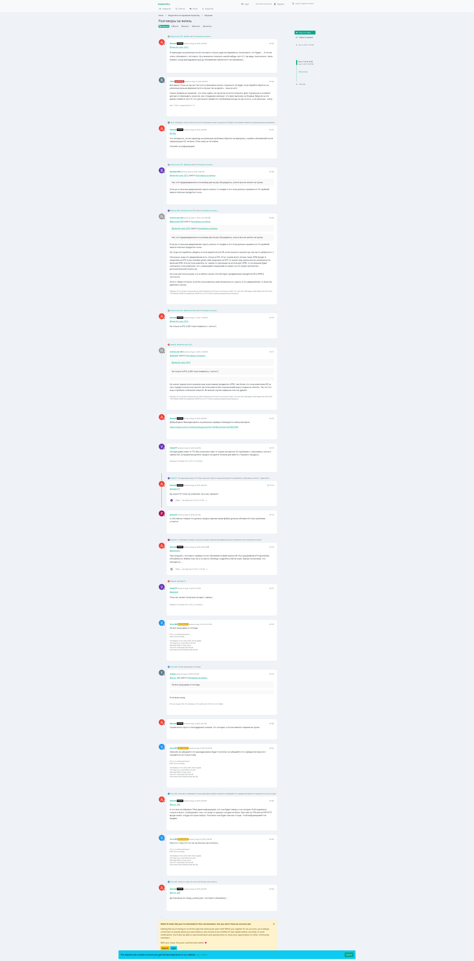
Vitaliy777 (173, 448)
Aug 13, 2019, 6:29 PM (199, 889)
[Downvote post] (272, 67)
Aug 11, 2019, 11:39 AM (199, 318)
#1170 (271, 318)
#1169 (271, 218)
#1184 (271, 889)
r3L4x (172, 81)
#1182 (271, 801)
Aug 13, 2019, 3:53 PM (199, 418)
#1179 (271, 674)
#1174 (271, 485)
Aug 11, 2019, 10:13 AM (199, 218)
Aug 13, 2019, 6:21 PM (199, 723)
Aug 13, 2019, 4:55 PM (199, 547)
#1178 (271, 624)
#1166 (271, 81)
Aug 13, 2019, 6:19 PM (191, 674)
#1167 (271, 130)
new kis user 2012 (176, 36)
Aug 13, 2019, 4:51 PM (193, 515)
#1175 (271, 515)
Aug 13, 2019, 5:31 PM (204, 624)
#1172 (271, 418)
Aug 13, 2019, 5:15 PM (193, 588)
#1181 (271, 748)
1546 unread (302, 72)
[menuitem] (245, 4)
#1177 (271, 588)
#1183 (271, 839)
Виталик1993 (175, 172)
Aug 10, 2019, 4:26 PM (200, 81)
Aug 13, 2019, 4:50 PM (199, 485)
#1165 (271, 43)
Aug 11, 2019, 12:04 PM (199, 352)
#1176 (271, 547)
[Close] (274, 923)
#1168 (271, 172)
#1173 (271, 448)
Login (173, 948)
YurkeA (173, 674)
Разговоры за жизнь (202, 36)
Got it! (349, 954)
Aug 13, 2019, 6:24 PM (204, 748)
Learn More (201, 954)
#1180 (271, 723)
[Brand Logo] (164, 3)
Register (165, 948)
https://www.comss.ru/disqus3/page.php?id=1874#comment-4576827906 (204, 427)
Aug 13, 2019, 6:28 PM (199, 801)
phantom (173, 515)
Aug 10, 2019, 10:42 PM (196, 172)
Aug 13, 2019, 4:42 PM (193, 448)
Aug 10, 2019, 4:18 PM (199, 43)
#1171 (271, 352)
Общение (165, 26)
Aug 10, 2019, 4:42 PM (199, 130)
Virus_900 (173, 624)
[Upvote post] (263, 67)
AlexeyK (173, 43)
